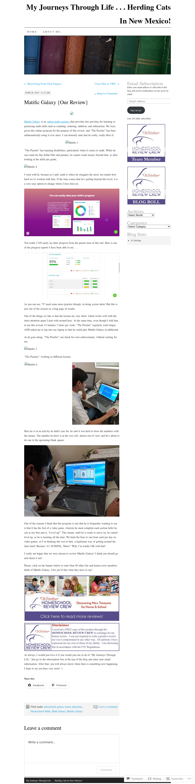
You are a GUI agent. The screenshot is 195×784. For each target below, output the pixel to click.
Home (32, 31)
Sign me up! (135, 110)
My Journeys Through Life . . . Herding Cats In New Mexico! (54, 780)
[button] (48, 364)
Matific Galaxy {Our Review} (56, 102)
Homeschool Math (40, 711)
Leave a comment (107, 706)
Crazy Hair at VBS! (106, 83)
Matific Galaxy (32, 121)
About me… (53, 31)
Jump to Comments (105, 93)
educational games (53, 706)
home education (73, 706)
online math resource (58, 121)
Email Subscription (145, 83)
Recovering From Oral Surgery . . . (45, 83)
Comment (106, 769)
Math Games (58, 711)
